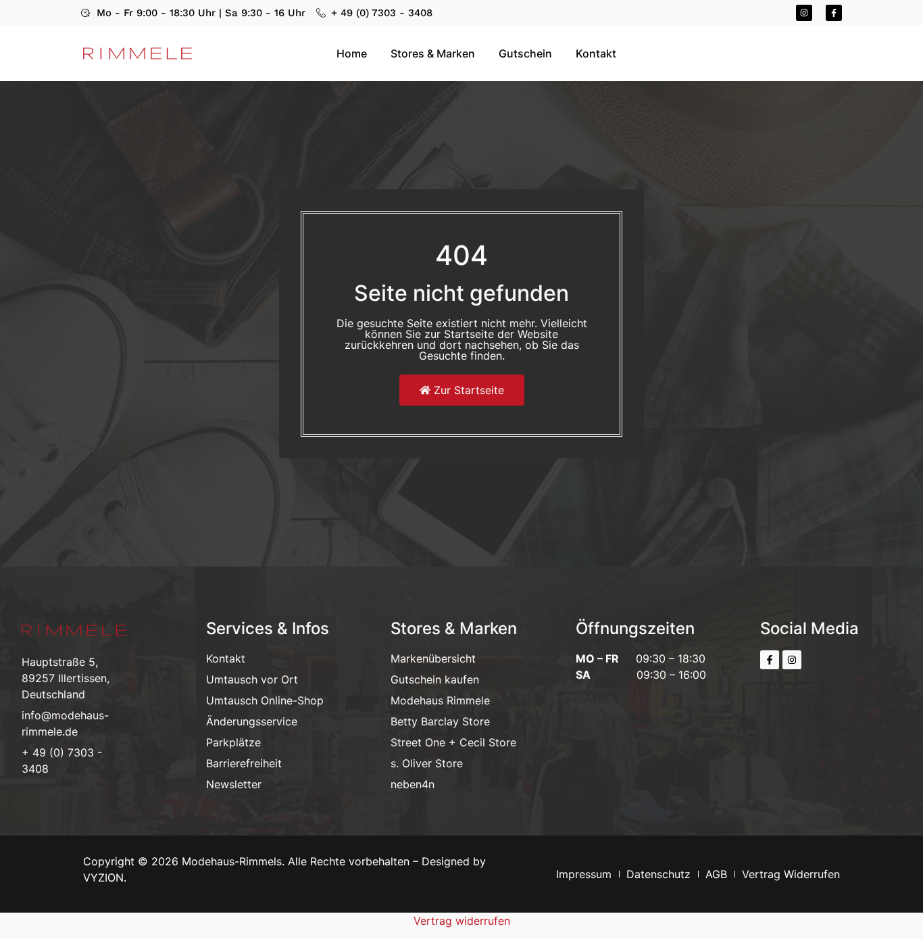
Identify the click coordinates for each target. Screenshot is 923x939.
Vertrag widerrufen (462, 921)
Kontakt (596, 53)
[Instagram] (804, 13)
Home (351, 53)
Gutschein (525, 53)
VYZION (103, 877)
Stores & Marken (433, 53)
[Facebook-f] (834, 13)
